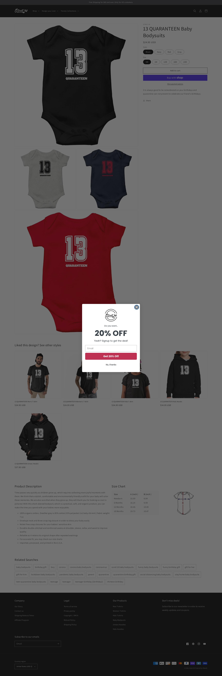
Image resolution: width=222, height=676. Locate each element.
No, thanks (111, 364)
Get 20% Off (111, 356)
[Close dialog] (136, 307)
